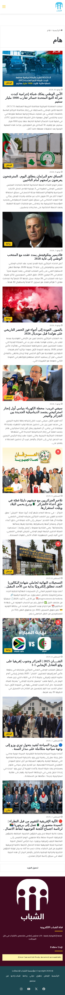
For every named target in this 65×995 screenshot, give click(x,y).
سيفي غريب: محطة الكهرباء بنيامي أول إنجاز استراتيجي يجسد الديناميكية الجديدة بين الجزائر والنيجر (33, 411)
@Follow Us (56, 947)
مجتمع (32, 981)
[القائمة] (4, 8)
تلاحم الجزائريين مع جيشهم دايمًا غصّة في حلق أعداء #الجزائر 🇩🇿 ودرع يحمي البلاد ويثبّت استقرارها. (35, 504)
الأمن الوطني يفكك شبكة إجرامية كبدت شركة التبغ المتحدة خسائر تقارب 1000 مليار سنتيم (33, 97)
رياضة (25, 976)
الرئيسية (57, 30)
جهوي (39, 976)
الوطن (47, 976)
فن (7, 976)
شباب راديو (16, 976)
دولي (32, 976)
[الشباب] (59, 7)
